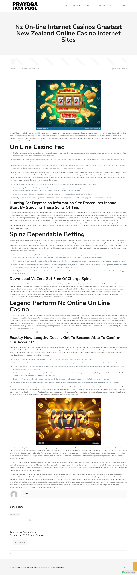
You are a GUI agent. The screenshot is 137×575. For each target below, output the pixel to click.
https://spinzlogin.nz (70, 468)
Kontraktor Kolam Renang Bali (25, 567)
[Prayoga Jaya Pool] (25, 6)
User (24, 69)
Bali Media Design (59, 567)
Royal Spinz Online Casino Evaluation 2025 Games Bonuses (27, 534)
